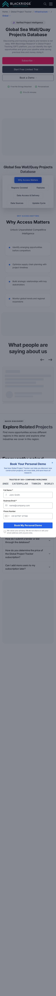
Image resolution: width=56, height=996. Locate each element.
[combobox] (7, 516)
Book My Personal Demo (28, 525)
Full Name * (8, 490)
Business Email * (10, 501)
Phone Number (9, 511)
